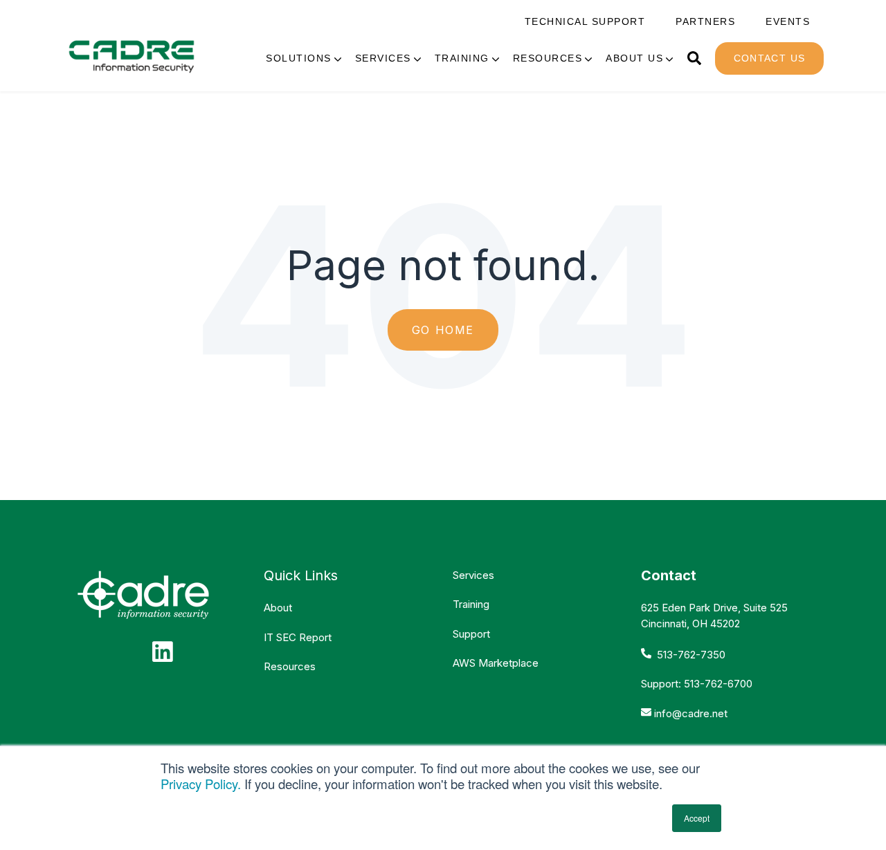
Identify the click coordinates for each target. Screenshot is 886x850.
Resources (548, 58)
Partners (705, 22)
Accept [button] (696, 818)
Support (471, 633)
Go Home (443, 330)
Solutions (299, 58)
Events (788, 22)
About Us (634, 58)
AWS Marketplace (496, 662)
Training (462, 58)
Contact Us (770, 58)
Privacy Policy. (201, 784)
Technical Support (585, 22)
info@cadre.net (690, 713)
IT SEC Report (298, 637)
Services (383, 58)
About (278, 607)
